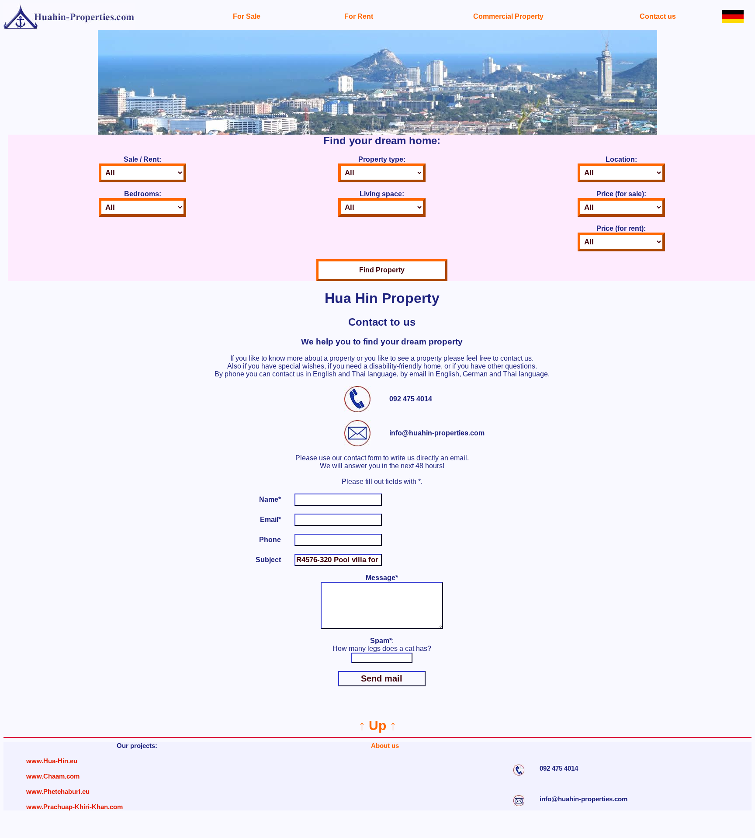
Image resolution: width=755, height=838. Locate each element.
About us (385, 745)
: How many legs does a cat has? (381, 644)
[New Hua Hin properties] (69, 27)
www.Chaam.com (53, 776)
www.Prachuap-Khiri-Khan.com (74, 806)
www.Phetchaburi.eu (58, 791)
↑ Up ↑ (377, 725)
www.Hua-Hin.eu (51, 761)
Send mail (381, 678)
